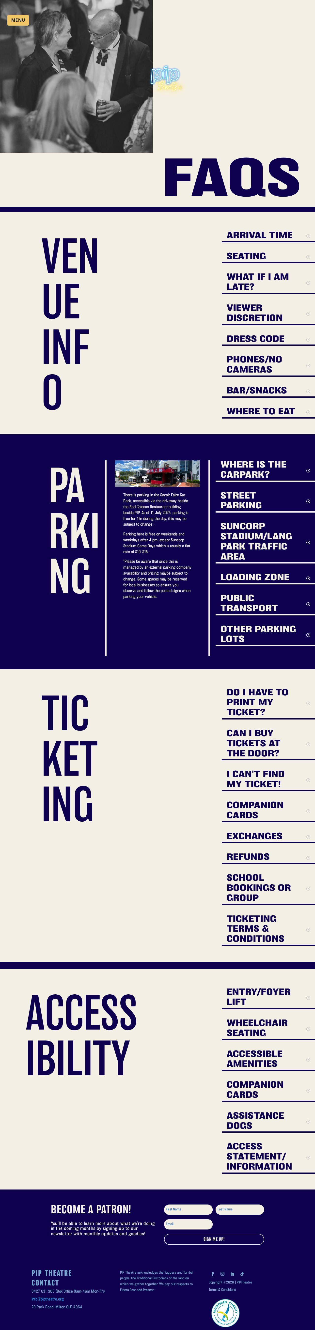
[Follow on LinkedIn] (232, 1274)
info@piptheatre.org (48, 1299)
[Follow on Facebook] (213, 1274)
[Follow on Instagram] (222, 1274)
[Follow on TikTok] (242, 1274)
